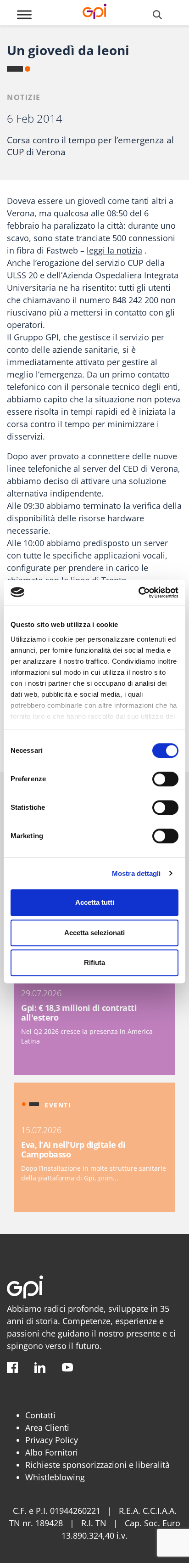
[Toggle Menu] (24, 14)
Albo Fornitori (51, 1452)
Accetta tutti (94, 902)
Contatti (40, 1415)
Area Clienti (47, 1427)
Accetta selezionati (94, 933)
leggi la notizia (114, 250)
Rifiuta (94, 962)
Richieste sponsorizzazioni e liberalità (97, 1464)
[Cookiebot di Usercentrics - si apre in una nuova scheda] (138, 592)
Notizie (24, 97)
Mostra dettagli (136, 873)
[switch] (165, 779)
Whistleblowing (55, 1477)
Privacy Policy (51, 1439)
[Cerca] (157, 14)
